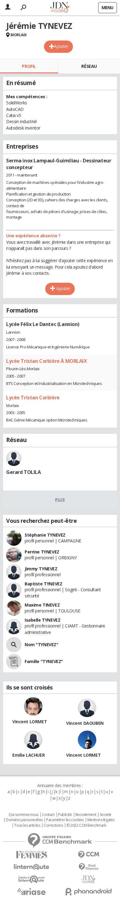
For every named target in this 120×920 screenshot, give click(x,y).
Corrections (53, 825)
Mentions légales (100, 820)
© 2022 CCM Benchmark (86, 825)
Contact (48, 815)
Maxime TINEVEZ (42, 605)
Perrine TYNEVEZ (42, 552)
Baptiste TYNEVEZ (43, 584)
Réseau (89, 66)
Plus (60, 499)
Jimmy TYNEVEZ (41, 569)
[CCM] (88, 855)
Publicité (65, 815)
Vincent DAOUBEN (85, 723)
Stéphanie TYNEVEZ (45, 535)
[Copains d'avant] (31, 879)
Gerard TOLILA (23, 472)
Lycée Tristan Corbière (33, 397)
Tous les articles (27, 825)
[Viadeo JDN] (88, 879)
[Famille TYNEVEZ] (14, 661)
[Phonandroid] (88, 891)
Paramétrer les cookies (65, 820)
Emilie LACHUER (28, 755)
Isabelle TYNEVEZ (42, 620)
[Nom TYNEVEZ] (14, 644)
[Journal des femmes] (31, 855)
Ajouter (61, 46)
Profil (29, 66)
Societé (105, 815)
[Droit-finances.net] (88, 867)
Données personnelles (24, 820)
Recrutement (85, 815)
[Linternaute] (31, 867)
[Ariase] (31, 891)
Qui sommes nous (23, 815)
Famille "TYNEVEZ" (44, 661)
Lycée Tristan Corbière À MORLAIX (46, 361)
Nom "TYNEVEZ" (41, 644)
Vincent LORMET (29, 721)
